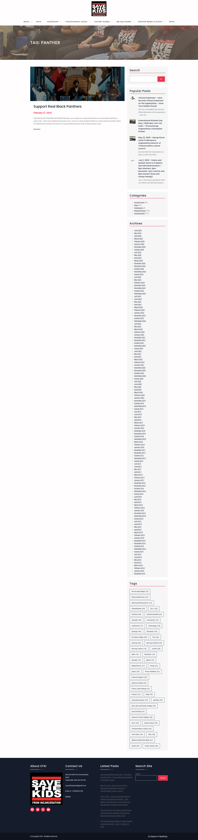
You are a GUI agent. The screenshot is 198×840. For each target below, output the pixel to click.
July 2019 (137, 411)
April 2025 (137, 258)
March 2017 (138, 475)
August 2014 (138, 551)
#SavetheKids (138, 609)
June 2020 (138, 384)
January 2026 (139, 244)
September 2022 (140, 321)
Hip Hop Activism (154, 643)
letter (135, 654)
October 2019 (139, 403)
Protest (136, 694)
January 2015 (139, 538)
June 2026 (138, 230)
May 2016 (137, 499)
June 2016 (138, 497)
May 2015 (137, 527)
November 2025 (140, 247)
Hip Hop (136, 643)
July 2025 (137, 252)
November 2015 (140, 513)
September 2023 (140, 293)
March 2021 (138, 359)
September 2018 (140, 439)
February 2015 (139, 535)
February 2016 (139, 508)
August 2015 (138, 519)
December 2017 (139, 450)
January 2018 (139, 447)
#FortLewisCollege (140, 591)
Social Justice (150, 723)
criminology (154, 626)
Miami (150, 660)
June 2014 (138, 557)
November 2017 (140, 453)
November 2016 (140, 486)
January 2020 (139, 398)
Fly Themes (152, 836)
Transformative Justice (141, 729)
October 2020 (139, 373)
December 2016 (139, 483)
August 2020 (138, 379)
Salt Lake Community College (144, 706)
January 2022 (139, 335)
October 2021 (139, 343)
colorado (136, 620)
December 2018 (139, 431)
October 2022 (139, 318)
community (152, 620)
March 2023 (138, 307)
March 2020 (138, 392)
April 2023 (137, 304)
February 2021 (139, 362)
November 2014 (140, 543)
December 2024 (139, 263)
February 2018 (139, 444)
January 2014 (139, 571)
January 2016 (139, 510)
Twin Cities (137, 734)
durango (136, 631)
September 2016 (140, 491)
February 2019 (139, 425)
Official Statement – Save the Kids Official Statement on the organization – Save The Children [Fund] (150, 102)
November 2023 (140, 288)
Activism (136, 614)
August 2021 (138, 348)
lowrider (136, 660)
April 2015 (137, 529)
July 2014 (137, 554)
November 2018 (140, 433)
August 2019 (138, 409)
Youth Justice (151, 746)
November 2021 (140, 340)
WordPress (163, 836)
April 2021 (137, 357)
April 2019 (137, 420)
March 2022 (138, 329)
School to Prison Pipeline (142, 717)
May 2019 (137, 417)
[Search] (161, 79)
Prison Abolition (152, 671)
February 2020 (139, 395)
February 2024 (139, 282)
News (136, 205)
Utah (151, 734)
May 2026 (137, 233)
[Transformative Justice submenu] (89, 21)
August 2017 (138, 461)
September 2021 (140, 346)
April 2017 (137, 472)
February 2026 (139, 241)
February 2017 (139, 477)
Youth (135, 746)
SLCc (135, 723)
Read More (36, 129)
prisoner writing (139, 683)
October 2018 (139, 436)
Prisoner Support (139, 677)
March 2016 (138, 505)
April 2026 (137, 236)
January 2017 (139, 480)
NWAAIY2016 (138, 666)
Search (137, 774)
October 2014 (139, 546)
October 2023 (139, 291)
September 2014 (140, 549)
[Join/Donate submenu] (60, 21)
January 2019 (139, 428)
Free (155, 637)
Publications (138, 208)
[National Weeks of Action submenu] (164, 21)
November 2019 (140, 400)
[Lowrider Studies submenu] (111, 21)
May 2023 (137, 302)
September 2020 (140, 376)
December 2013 (139, 573)
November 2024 (140, 266)
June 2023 (138, 299)
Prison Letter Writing (141, 689)
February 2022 (139, 332)
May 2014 (137, 560)
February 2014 (139, 568)
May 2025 (137, 255)
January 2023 (139, 313)
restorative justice (140, 700)
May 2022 (137, 326)
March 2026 (138, 239)
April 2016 (137, 502)
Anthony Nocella (154, 614)
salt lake (157, 700)
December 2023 (139, 285)
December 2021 (139, 337)
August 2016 (138, 494)
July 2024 (137, 277)
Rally (149, 694)
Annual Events (139, 202)
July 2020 (137, 381)
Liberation (149, 654)
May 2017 (137, 469)
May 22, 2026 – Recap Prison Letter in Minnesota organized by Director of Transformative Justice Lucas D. (151, 143)
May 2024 (137, 280)
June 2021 (138, 351)
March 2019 (138, 422)
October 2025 (139, 249)
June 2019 (138, 414)
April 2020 (137, 389)
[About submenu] (31, 21)
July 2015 (137, 521)
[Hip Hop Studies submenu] (133, 21)
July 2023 (137, 296)
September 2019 (140, 406)
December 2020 (139, 368)
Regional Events (140, 211)
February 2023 (139, 310)
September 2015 (140, 516)
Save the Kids (138, 711)
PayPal (67, 796)
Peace (154, 666)
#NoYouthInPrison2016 (142, 603)
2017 (154, 609)
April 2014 (137, 562)
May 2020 (137, 387)
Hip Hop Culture (139, 649)
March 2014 (138, 565)
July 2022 (137, 324)
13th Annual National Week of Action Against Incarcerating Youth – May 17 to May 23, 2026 (116, 824)
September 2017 (140, 458)
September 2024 (140, 271)
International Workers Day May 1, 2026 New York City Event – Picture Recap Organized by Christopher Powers (150, 126)
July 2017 (137, 464)
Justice (156, 649)
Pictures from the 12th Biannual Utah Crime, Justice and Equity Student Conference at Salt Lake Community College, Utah (116, 813)
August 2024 (138, 274)
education (152, 631)
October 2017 (139, 455)
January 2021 (139, 365)
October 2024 (139, 269)
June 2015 (138, 524)
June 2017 (138, 466)
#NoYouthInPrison (140, 597)
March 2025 (138, 260)
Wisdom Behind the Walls (142, 740)
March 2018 (138, 442)
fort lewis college (139, 637)
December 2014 (139, 540)
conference (137, 626)
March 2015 (138, 532)
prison (136, 671)
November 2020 (140, 370)
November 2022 (140, 315)
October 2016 (139, 488)
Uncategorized (139, 213)
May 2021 (137, 354)
